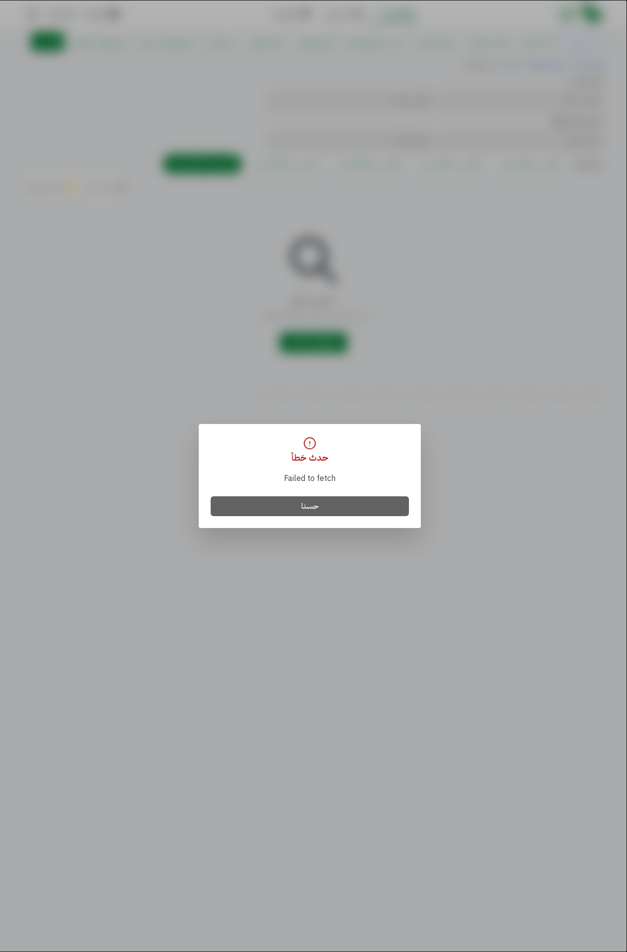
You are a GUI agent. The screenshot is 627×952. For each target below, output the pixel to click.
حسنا (310, 506)
